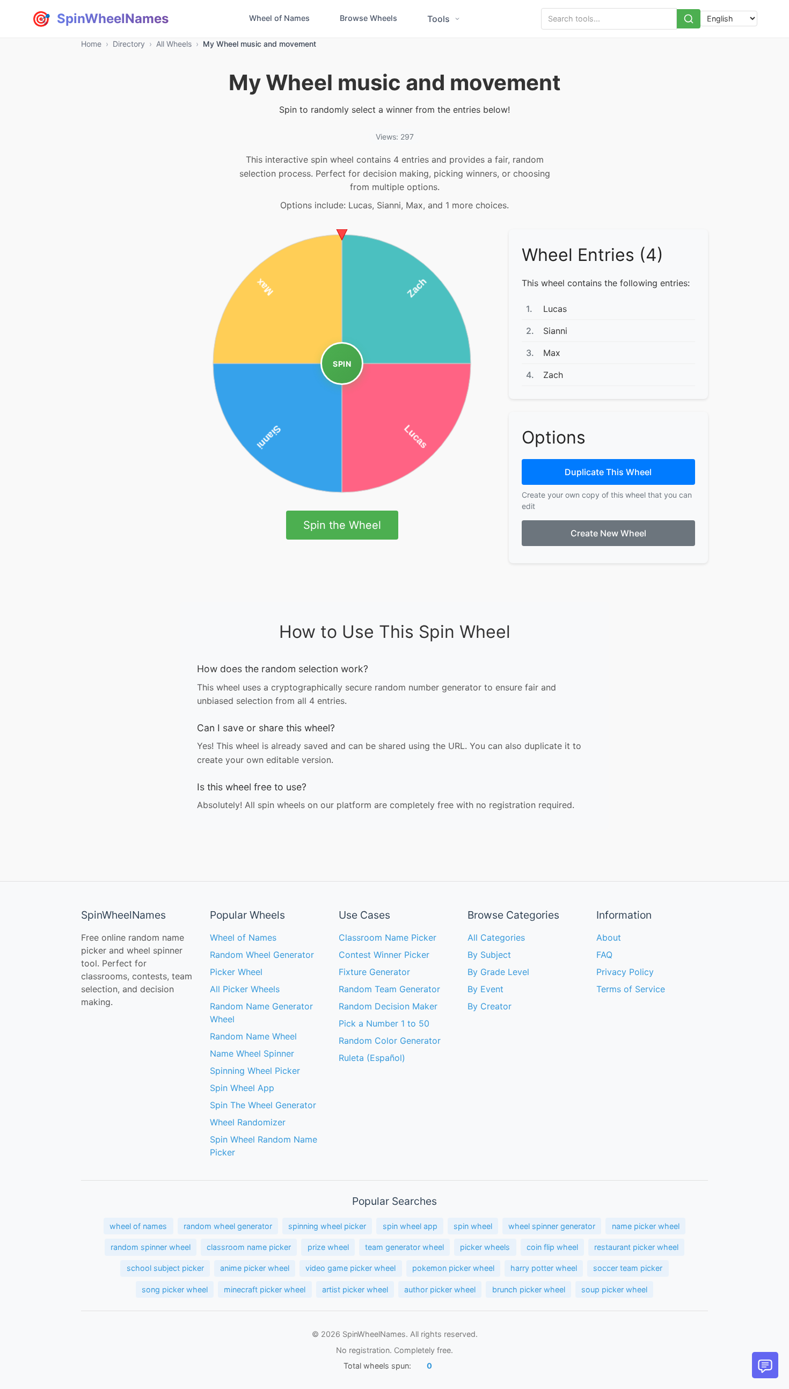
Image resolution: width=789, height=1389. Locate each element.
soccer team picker (627, 1267)
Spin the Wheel (342, 525)
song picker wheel (175, 1289)
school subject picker (165, 1267)
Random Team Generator (389, 989)
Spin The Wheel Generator (263, 1105)
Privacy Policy (625, 971)
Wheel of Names (279, 18)
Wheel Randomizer (248, 1122)
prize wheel (328, 1247)
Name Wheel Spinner (252, 1053)
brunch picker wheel (528, 1289)
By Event (485, 989)
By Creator (489, 1006)
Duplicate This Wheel (608, 472)
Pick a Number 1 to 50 (384, 1023)
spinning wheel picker (327, 1226)
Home (91, 43)
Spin (342, 363)
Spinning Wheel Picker (255, 1070)
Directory (129, 43)
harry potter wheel (543, 1267)
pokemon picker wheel (453, 1267)
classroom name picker (249, 1247)
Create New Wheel (608, 533)
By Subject (489, 954)
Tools (438, 18)
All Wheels (174, 43)
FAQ (604, 954)
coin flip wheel (552, 1247)
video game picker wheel (350, 1267)
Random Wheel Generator (262, 954)
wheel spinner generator (551, 1226)
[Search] (688, 18)
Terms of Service (630, 989)
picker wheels (485, 1247)
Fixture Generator (374, 971)
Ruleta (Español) (372, 1057)
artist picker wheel (355, 1289)
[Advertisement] (124, 390)
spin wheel (473, 1226)
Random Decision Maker (388, 1006)
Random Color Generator (390, 1040)
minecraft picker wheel (264, 1289)
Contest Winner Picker (384, 954)
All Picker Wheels (245, 989)
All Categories (496, 937)
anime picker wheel (254, 1267)
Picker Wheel (236, 971)
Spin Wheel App (242, 1087)
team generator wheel (404, 1247)
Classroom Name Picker (387, 937)
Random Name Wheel (253, 1036)
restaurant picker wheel (636, 1247)
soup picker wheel (614, 1289)
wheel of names (138, 1226)
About (608, 937)
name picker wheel (646, 1226)
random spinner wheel (151, 1247)
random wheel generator (228, 1226)
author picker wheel (440, 1289)
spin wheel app (410, 1226)
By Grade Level (498, 971)
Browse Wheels (368, 18)
